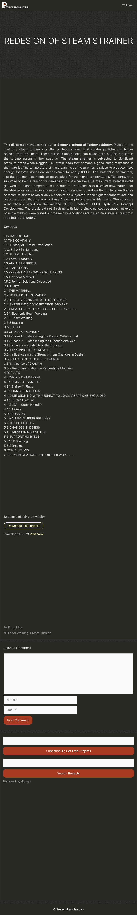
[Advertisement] (68, 113)
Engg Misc (15, 627)
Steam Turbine (40, 633)
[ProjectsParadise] (15, 5)
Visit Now (37, 534)
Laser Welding (18, 633)
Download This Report (24, 526)
